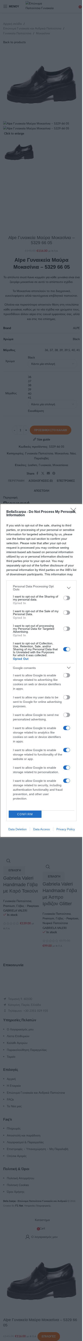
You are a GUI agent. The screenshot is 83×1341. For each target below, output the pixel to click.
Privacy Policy (65, 829)
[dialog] (41, 670)
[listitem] (41, 588)
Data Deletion (17, 829)
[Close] (75, 512)
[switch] (66, 598)
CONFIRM (25, 814)
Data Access (41, 829)
